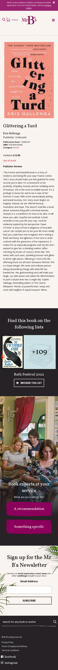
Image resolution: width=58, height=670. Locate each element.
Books (16, 147)
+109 (39, 352)
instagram (11, 663)
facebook (10, 657)
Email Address (29, 581)
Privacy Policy (7, 642)
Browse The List (31, 383)
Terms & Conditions (10, 650)
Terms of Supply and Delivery (14, 646)
